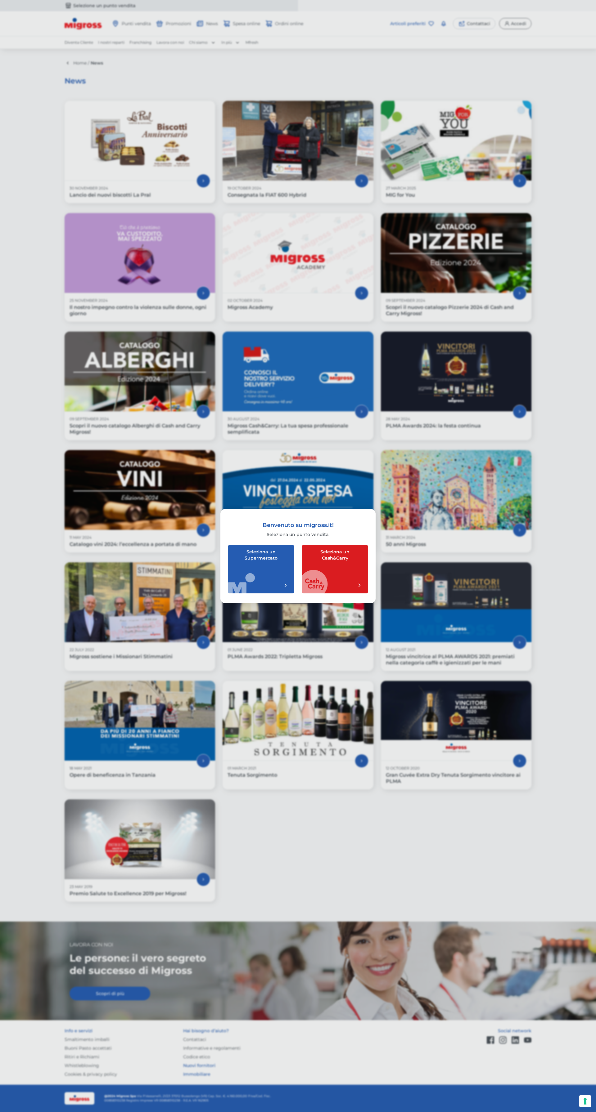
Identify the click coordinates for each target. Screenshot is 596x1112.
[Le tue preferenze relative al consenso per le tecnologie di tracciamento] (585, 1101)
